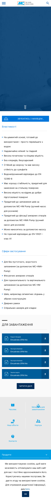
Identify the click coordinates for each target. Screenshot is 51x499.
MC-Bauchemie (25, 3)
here (27, 489)
